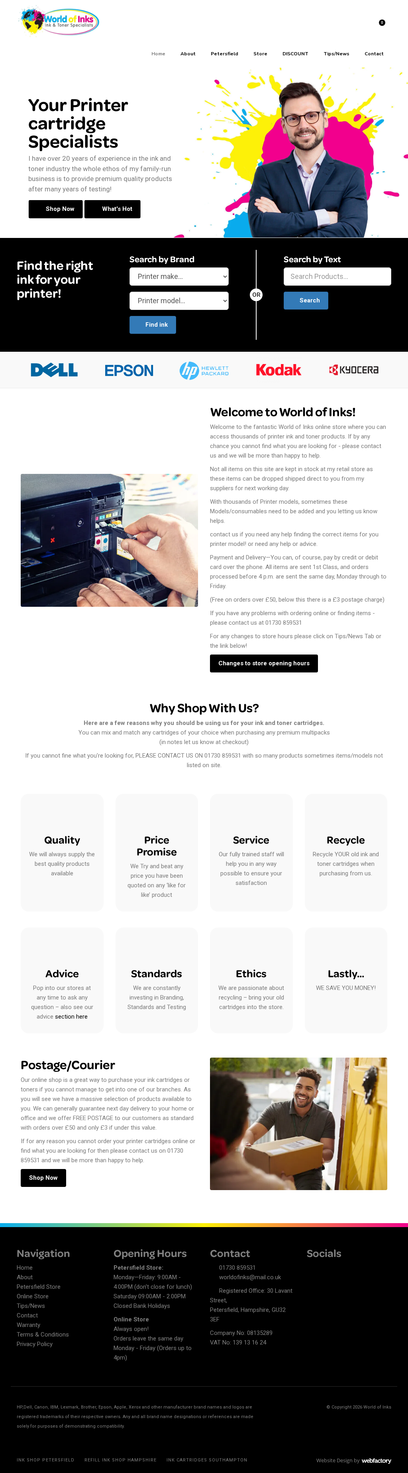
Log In (358, 23)
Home (158, 54)
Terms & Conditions (43, 1334)
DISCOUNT (295, 54)
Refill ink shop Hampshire (120, 1460)
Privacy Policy (35, 1344)
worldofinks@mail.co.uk (250, 1277)
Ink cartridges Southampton (207, 1460)
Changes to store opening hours (264, 663)
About (188, 54)
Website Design (334, 1460)
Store (260, 54)
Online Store (33, 1296)
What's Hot (116, 208)
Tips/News (336, 54)
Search (310, 300)
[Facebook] (313, 1269)
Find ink (156, 324)
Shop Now (59, 208)
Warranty (28, 1325)
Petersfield (224, 54)
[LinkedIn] (327, 1269)
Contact (374, 54)
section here (71, 1016)
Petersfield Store (39, 1286)
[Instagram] (341, 1269)
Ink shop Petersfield (46, 1460)
